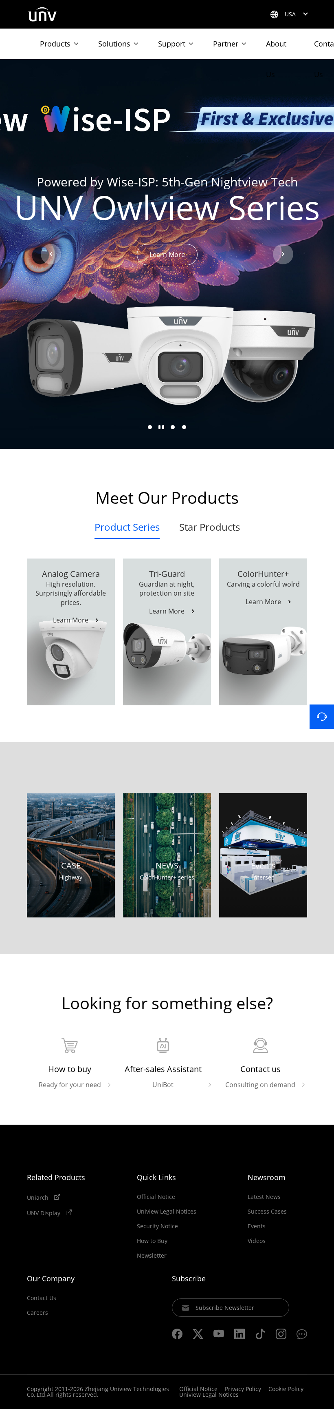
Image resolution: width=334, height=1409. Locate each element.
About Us (276, 49)
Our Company (51, 1278)
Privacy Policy (243, 1389)
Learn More (167, 254)
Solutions (114, 44)
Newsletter (152, 1255)
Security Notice (157, 1226)
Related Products (56, 1177)
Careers (37, 1313)
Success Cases (267, 1211)
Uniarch (38, 1197)
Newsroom (267, 1177)
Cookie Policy (285, 1389)
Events (257, 1226)
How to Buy (152, 1241)
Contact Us (41, 1298)
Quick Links (156, 1177)
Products (55, 44)
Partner (225, 44)
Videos (257, 1241)
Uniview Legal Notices (166, 1211)
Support (171, 44)
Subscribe (189, 1278)
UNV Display (44, 1213)
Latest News (264, 1197)
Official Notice (156, 1197)
